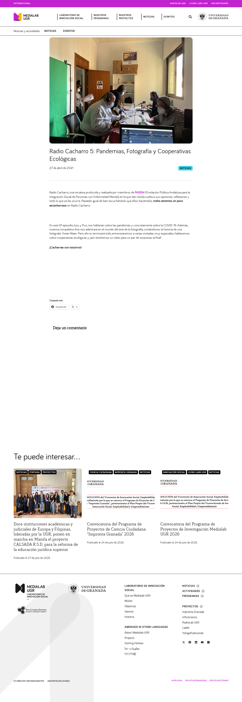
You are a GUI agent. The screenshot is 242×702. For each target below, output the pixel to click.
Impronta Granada (126, 472)
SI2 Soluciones (62, 681)
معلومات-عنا (132, 648)
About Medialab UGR (137, 632)
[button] (190, 17)
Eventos (69, 31)
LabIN (185, 627)
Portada (35, 472)
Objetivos (130, 606)
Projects (129, 638)
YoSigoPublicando (192, 633)
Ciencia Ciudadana (101, 472)
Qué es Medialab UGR (137, 595)
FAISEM (140, 192)
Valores (129, 611)
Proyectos (49, 472)
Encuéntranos (219, 3)
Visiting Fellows (134, 643)
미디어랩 (130, 653)
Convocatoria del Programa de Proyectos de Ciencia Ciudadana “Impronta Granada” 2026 (116, 529)
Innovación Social (174, 472)
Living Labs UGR (198, 3)
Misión (129, 601)
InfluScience (189, 617)
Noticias (50, 31)
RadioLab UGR (190, 622)
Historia (129, 616)
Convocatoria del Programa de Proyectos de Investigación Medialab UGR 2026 (193, 529)
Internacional (22, 3)
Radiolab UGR (178, 3)
